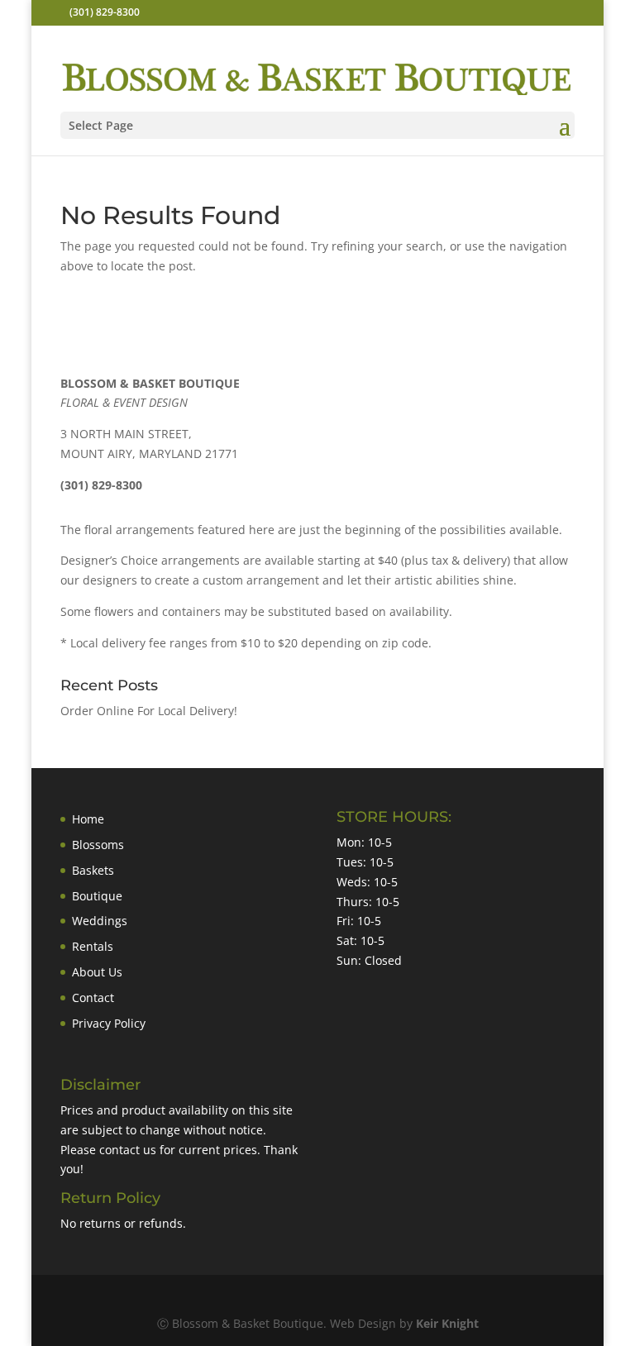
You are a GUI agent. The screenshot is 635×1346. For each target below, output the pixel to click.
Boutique (97, 896)
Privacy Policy (109, 1023)
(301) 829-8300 (104, 12)
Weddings (99, 920)
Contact (93, 997)
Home (88, 819)
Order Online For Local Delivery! (148, 710)
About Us (97, 972)
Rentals (92, 946)
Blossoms (98, 844)
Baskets (93, 870)
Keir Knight (447, 1323)
